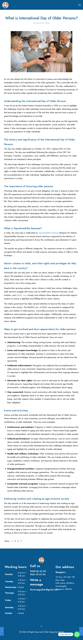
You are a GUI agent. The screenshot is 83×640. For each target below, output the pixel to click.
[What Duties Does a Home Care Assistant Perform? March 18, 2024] (2, 631)
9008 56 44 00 (38, 571)
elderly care (21, 295)
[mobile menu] (79, 5)
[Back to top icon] (41, 626)
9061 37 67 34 (37, 574)
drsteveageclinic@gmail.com (44, 589)
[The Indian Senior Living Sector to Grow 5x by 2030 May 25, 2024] (81, 631)
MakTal (61, 632)
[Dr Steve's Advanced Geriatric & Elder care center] (5, 5)
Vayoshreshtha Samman (48, 232)
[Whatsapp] (77, 634)
